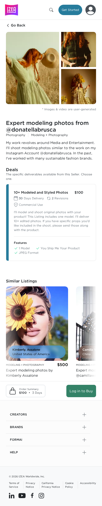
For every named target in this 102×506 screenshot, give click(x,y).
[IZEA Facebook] (32, 495)
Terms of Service (14, 485)
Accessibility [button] (88, 483)
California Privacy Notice (51, 485)
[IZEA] (11, 9)
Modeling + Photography (49, 135)
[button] (52, 10)
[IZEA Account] (90, 9)
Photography (15, 135)
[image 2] (78, 49)
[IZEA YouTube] (22, 495)
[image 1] (32, 68)
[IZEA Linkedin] (11, 495)
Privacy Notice (30, 485)
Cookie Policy (69, 485)
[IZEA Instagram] (41, 495)
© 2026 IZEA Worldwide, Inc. (27, 476)
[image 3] (78, 86)
